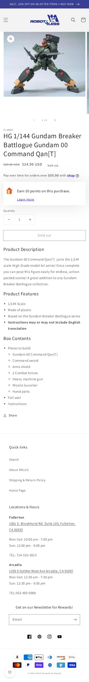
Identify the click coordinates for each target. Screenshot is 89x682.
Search (14, 459)
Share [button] (13, 415)
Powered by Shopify (51, 673)
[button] (6, 20)
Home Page (17, 490)
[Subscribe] (75, 619)
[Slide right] (55, 120)
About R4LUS (19, 470)
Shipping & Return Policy (27, 480)
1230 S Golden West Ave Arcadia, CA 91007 (41, 571)
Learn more (25, 199)
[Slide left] (34, 120)
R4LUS (38, 673)
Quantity (9, 211)
